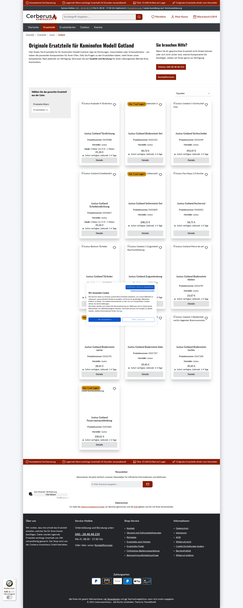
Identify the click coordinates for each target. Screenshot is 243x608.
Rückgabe (131, 537)
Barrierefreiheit (183, 551)
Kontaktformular (135, 8)
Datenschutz (182, 528)
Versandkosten (113, 599)
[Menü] (14, 580)
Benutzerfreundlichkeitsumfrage (142, 555)
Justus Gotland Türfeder (99, 276)
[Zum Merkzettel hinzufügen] (114, 105)
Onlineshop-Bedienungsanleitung (143, 551)
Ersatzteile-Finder (135, 546)
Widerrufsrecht (183, 542)
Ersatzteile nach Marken (138, 542)
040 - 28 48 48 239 (84, 8)
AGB (136, 507)
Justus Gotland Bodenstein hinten (191, 278)
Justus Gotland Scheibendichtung (99, 205)
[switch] (9, 597)
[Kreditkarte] (147, 581)
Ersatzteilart (39, 110)
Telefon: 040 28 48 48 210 (171, 67)
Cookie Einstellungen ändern (190, 546)
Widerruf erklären (185, 555)
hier (120, 311)
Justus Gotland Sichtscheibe (191, 133)
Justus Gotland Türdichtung (99, 133)
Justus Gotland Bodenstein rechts (191, 348)
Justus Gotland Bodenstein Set (145, 133)
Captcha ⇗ (63, 498)
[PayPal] (127, 581)
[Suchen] (139, 17)
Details (99, 160)
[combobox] (99, 17)
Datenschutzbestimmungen (93, 507)
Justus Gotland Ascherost (191, 203)
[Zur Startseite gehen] (41, 17)
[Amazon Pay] (107, 581)
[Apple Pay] (137, 581)
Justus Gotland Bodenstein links (145, 347)
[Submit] (148, 484)
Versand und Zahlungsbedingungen (144, 533)
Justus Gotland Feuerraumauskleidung (99, 419)
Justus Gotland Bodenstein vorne (99, 348)
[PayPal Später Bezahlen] (96, 581)
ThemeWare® (150, 602)
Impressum (181, 533)
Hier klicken (51, 495)
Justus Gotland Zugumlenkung (145, 276)
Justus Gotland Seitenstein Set (145, 203)
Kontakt (131, 528)
